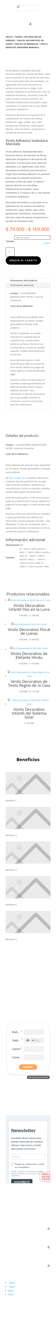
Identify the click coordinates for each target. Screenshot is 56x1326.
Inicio (9, 37)
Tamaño (10, 241)
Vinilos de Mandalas (26, 44)
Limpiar (46, 243)
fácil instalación (21, 333)
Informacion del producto (23, 280)
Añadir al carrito (23, 260)
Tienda (18, 37)
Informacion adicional (21, 285)
